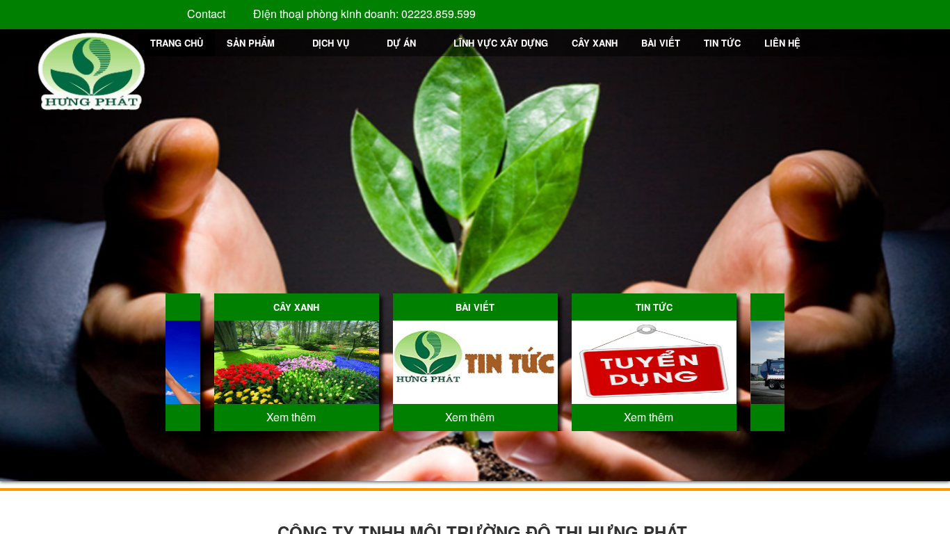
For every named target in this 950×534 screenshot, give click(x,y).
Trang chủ (176, 42)
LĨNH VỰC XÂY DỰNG (500, 42)
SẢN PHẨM (251, 42)
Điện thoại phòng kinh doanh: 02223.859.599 (363, 14)
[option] (296, 362)
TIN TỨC (722, 42)
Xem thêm (292, 417)
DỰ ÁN (401, 42)
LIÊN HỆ (782, 42)
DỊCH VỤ (330, 42)
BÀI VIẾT (660, 42)
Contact (204, 14)
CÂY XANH (595, 42)
